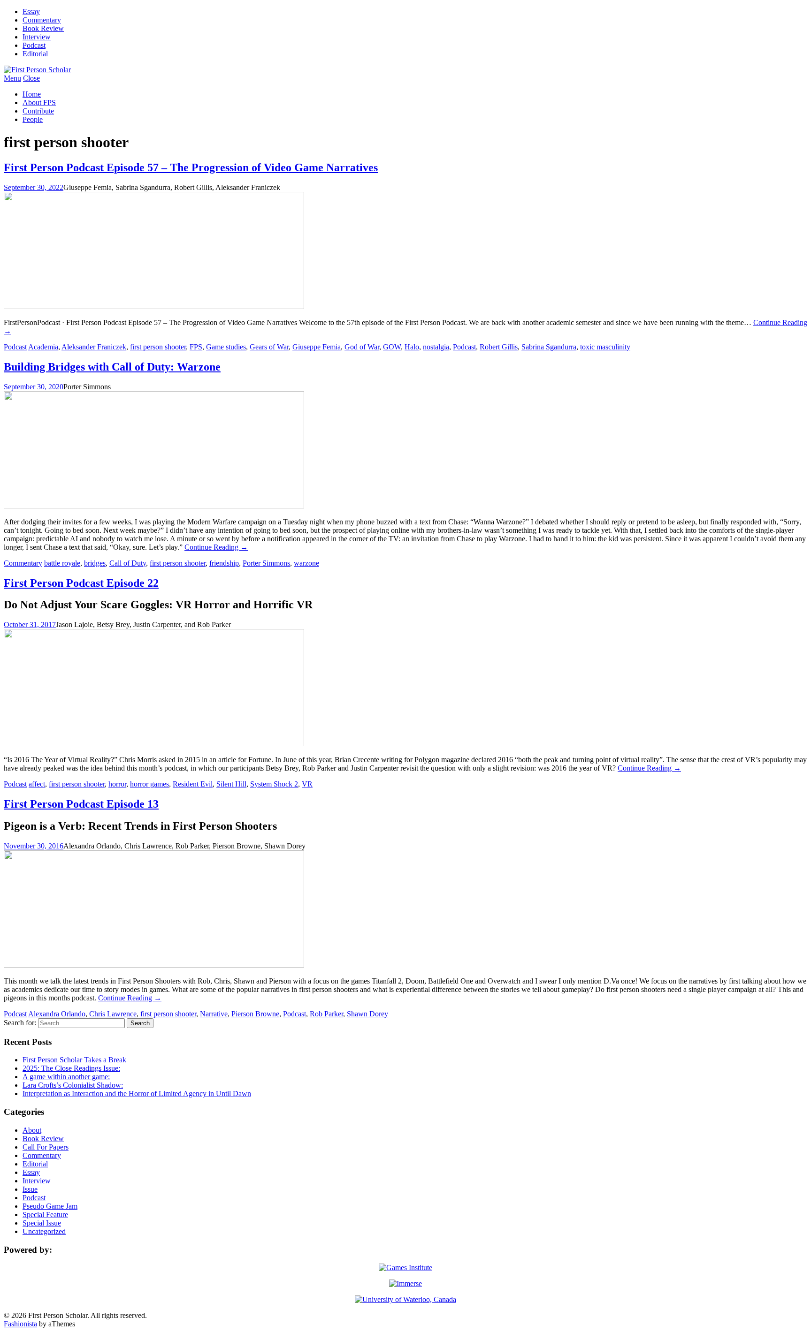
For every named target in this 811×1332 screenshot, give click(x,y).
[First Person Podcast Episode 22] (154, 744)
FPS (196, 347)
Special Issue (42, 1223)
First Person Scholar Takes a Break (74, 1060)
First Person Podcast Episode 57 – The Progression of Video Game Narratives (191, 167)
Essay (31, 11)
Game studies (226, 347)
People (33, 119)
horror (117, 784)
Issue (30, 1189)
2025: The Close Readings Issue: (71, 1068)
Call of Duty (127, 563)
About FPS (39, 102)
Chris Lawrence (113, 1014)
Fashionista (20, 1324)
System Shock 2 (274, 784)
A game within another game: (66, 1077)
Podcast (34, 45)
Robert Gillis (499, 347)
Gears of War (269, 347)
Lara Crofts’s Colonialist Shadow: (73, 1085)
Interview (37, 37)
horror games (149, 784)
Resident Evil (193, 784)
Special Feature (45, 1214)
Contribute (38, 111)
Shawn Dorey (367, 1014)
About (32, 1130)
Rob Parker (326, 1014)
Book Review (43, 28)
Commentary (42, 20)
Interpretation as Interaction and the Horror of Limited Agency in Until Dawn (137, 1093)
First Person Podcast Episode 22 (81, 583)
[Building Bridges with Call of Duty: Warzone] (154, 506)
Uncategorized (44, 1231)
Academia (43, 347)
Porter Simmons (266, 563)
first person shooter (158, 347)
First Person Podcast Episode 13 (81, 804)
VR (307, 784)
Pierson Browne (255, 1014)
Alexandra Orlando (56, 1014)
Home (32, 94)
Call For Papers (46, 1147)
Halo (412, 347)
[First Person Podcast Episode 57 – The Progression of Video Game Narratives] (154, 306)
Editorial (35, 54)
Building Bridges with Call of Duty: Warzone (112, 367)
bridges (95, 563)
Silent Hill (231, 784)
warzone (306, 563)
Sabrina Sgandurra (548, 347)
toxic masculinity (605, 347)
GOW (392, 347)
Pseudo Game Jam (50, 1206)
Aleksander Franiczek (93, 347)
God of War (361, 347)
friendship (224, 563)
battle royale (62, 563)
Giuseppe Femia (316, 347)
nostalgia (436, 347)
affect (37, 784)
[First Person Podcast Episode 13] (154, 965)
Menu (12, 78)
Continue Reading (216, 547)
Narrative (214, 1014)
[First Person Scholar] (37, 70)
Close (31, 78)
